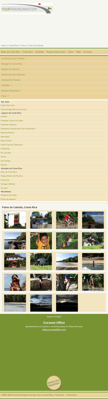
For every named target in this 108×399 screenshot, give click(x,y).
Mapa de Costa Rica (10, 52)
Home (3, 45)
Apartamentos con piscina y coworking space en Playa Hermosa (54, 326)
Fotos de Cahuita (35, 45)
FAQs (78, 52)
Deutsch (50, 317)
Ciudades (39, 52)
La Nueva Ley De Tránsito (13, 58)
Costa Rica (13, 45)
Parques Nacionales (56, 52)
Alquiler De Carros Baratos (13, 74)
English (58, 317)
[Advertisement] (81, 22)
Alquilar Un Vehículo (10, 69)
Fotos (23, 45)
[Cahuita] (15, 220)
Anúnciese (71, 395)
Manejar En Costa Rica (11, 64)
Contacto (87, 52)
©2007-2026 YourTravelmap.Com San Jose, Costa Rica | (27, 395)
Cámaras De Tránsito (10, 80)
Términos (59, 395)
